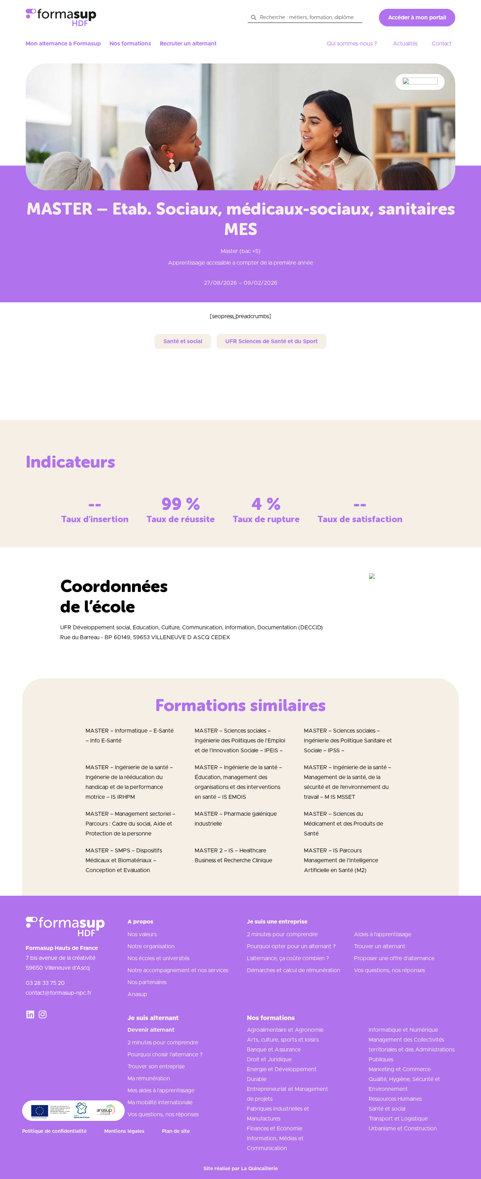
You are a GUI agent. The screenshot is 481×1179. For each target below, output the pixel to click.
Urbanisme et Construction (403, 1128)
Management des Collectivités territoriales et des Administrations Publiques (412, 1049)
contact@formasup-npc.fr (59, 993)
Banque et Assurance (274, 1050)
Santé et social (387, 1109)
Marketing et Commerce (400, 1069)
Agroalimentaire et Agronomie (285, 1030)
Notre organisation (151, 946)
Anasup (137, 994)
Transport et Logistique (398, 1119)
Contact (442, 44)
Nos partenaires (147, 982)
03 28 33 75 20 (45, 983)
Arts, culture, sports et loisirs (283, 1040)
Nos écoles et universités (158, 958)
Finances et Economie (274, 1128)
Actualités (405, 44)
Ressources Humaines (395, 1099)
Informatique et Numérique (403, 1030)
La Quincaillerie (259, 1168)
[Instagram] (42, 1014)
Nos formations (130, 44)
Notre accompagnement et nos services (177, 970)
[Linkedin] (30, 1014)
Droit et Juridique (269, 1059)
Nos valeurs (142, 934)
